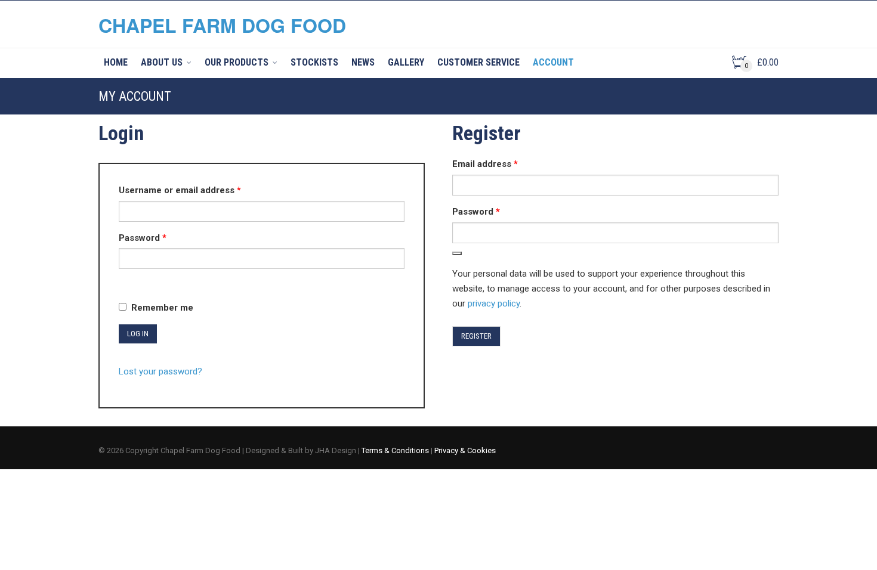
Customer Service (478, 62)
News (363, 62)
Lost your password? (160, 371)
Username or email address (199, 190)
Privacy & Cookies (465, 450)
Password (162, 237)
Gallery (406, 62)
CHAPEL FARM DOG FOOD (222, 25)
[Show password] (122, 279)
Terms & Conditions (395, 450)
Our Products (236, 62)
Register (476, 336)
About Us (162, 62)
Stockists (314, 62)
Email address (504, 163)
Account (553, 62)
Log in (138, 333)
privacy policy (494, 303)
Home (116, 62)
